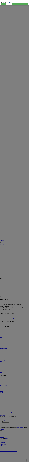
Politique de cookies (9, 2)
